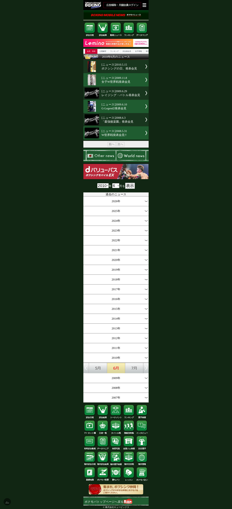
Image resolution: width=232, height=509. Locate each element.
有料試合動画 (90, 449)
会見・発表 (91, 51)
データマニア (142, 35)
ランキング (129, 35)
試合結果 (103, 35)
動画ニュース (116, 35)
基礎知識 (90, 480)
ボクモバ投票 (103, 480)
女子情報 (138, 51)
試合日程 (90, 35)
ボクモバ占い (142, 480)
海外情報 (142, 464)
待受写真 (116, 449)
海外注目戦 (129, 464)
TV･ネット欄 (90, 433)
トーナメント (116, 417)
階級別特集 (129, 433)
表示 (130, 185)
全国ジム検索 (129, 449)
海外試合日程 (90, 464)
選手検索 (142, 417)
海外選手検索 (116, 464)
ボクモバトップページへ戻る (104, 501)
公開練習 (102, 51)
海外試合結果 (103, 464)
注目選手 (142, 449)
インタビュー (142, 433)
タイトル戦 (116, 433)
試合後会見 (127, 51)
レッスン (129, 480)
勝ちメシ (116, 480)
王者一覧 (103, 433)
